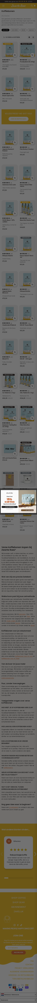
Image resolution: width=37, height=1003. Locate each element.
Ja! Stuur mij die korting (9, 506)
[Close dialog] (35, 491)
